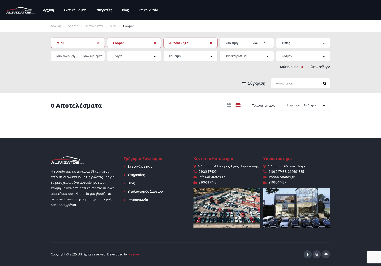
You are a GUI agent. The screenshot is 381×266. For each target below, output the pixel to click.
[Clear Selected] (98, 42)
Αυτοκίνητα (94, 26)
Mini (113, 26)
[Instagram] (317, 254)
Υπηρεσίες (104, 10)
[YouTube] (326, 254)
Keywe (133, 254)
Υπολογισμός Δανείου (145, 191)
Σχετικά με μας (75, 10)
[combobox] (78, 43)
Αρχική (48, 10)
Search (73, 26)
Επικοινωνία (148, 10)
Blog (125, 10)
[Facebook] (308, 254)
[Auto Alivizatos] (20, 10)
